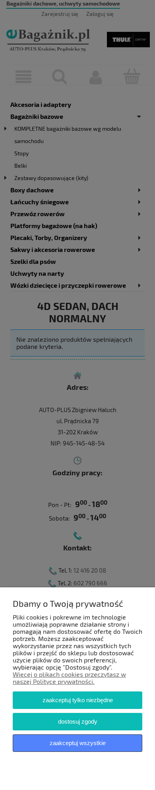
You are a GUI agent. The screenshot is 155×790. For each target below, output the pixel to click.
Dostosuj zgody (77, 721)
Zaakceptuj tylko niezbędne (78, 700)
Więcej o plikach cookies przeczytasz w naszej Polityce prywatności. (69, 677)
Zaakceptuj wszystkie (78, 743)
